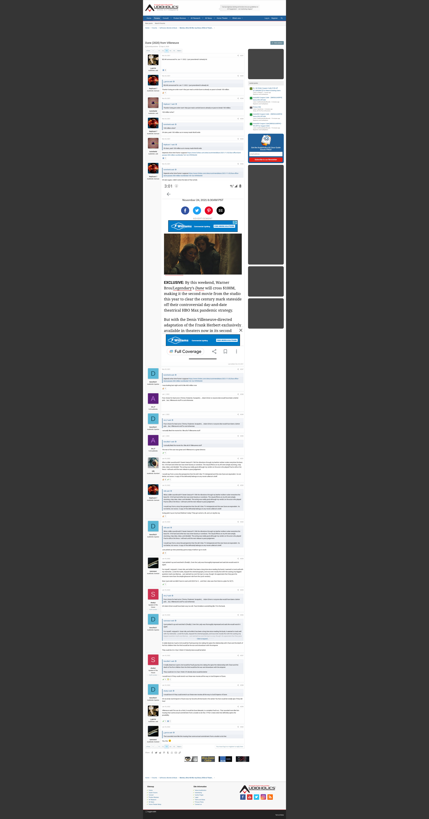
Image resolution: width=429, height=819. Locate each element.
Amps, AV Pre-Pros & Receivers (261, 111)
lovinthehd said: (169, 124)
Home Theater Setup (155, 804)
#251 (241, 458)
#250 (241, 436)
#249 (241, 414)
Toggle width (151, 812)
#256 (241, 615)
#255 (241, 590)
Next (179, 51)
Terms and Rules (200, 799)
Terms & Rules (279, 815)
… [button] (155, 51)
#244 (241, 119)
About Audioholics (200, 790)
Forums (157, 18)
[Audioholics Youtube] (249, 799)
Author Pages (199, 795)
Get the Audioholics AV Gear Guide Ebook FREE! (266, 149)
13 (166, 51)
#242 (241, 76)
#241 (241, 55)
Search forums (160, 23)
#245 (241, 139)
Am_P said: (167, 420)
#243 (241, 98)
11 (159, 51)
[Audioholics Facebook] (243, 799)
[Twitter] (256, 799)
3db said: (167, 491)
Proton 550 (257, 107)
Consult (166, 18)
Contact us (198, 804)
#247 (241, 369)
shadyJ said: (168, 691)
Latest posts (253, 83)
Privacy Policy (199, 802)
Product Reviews (179, 18)
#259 (241, 706)
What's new (236, 18)
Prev (148, 51)
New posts (149, 23)
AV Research (195, 18)
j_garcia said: (168, 81)
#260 (241, 727)
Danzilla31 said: (169, 442)
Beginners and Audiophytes (260, 94)
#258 (241, 685)
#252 (241, 485)
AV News (208, 18)
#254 (241, 558)
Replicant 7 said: (169, 104)
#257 (241, 655)
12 (163, 51)
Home (149, 18)
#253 (241, 522)
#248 (241, 394)
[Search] (282, 18)
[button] (171, 18)
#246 (241, 164)
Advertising (198, 792)
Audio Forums (153, 792)
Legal (196, 797)
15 (174, 51)
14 (170, 51)
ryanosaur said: (169, 621)
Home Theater (222, 18)
